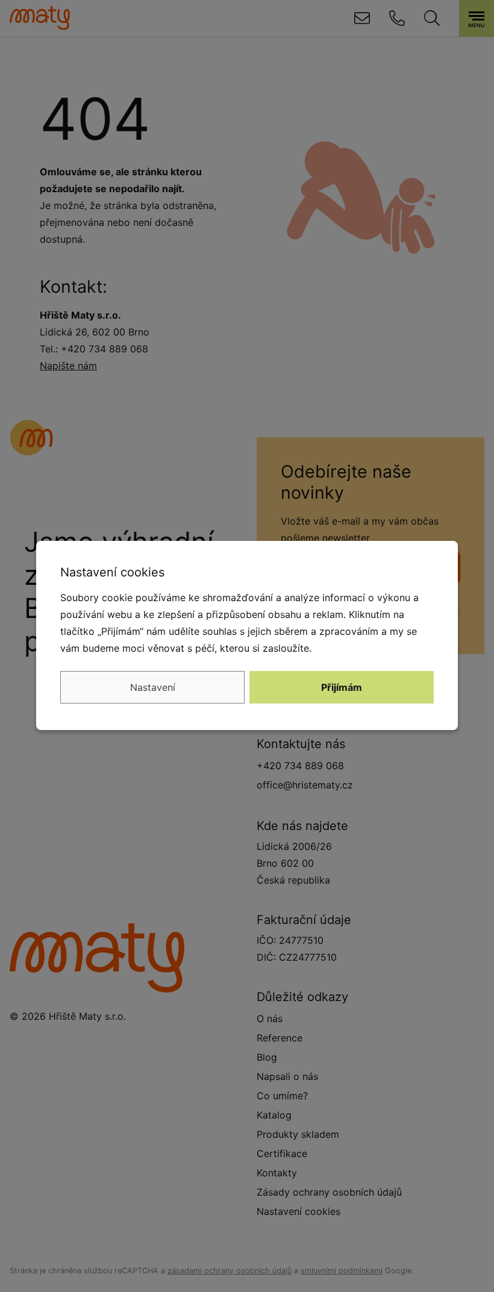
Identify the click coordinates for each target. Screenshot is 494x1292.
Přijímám (341, 687)
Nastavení (152, 687)
